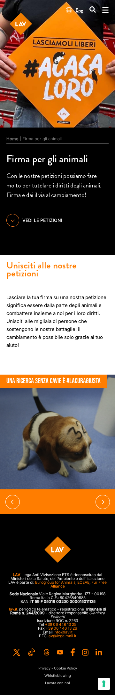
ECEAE (83, 582)
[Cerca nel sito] (92, 10)
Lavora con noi (57, 683)
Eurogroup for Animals (55, 582)
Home (12, 138)
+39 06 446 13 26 (61, 628)
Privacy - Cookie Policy (57, 668)
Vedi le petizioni (42, 220)
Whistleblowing (57, 675)
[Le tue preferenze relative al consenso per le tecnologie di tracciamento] (104, 684)
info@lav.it (63, 632)
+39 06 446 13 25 (60, 624)
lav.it (13, 609)
